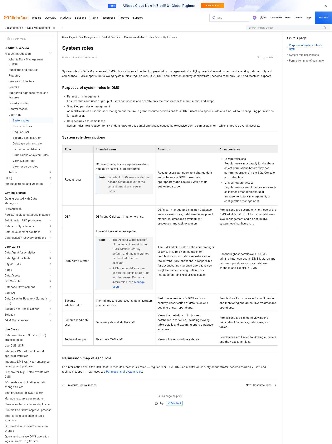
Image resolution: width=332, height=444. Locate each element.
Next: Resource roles (258, 385)
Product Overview (111, 37)
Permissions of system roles (124, 371)
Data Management (38, 28)
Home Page (68, 37)
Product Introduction (134, 37)
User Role (154, 37)
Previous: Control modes (81, 385)
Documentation (14, 28)
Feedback (176, 403)
